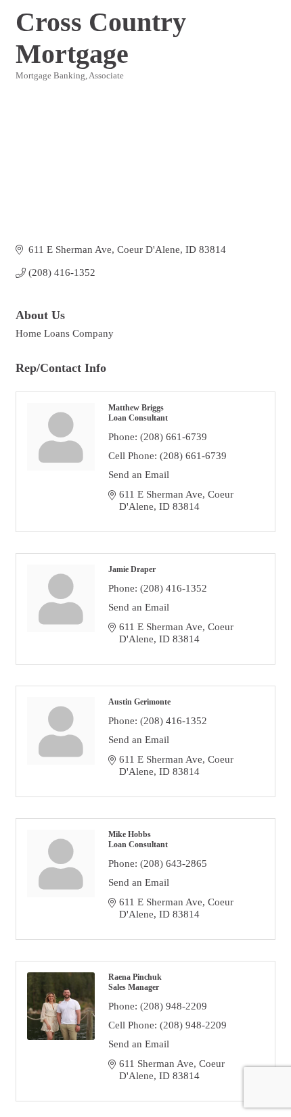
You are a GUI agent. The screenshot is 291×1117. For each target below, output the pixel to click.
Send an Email (138, 474)
